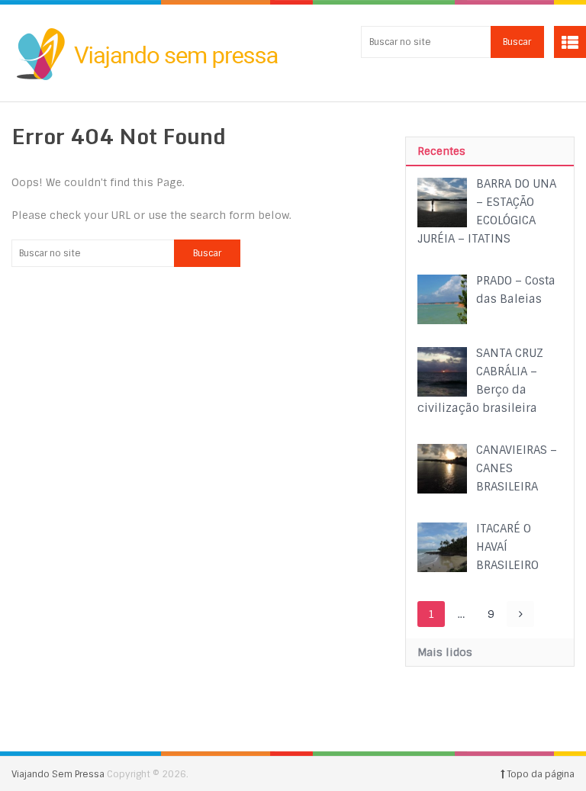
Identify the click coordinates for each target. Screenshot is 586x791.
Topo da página (539, 774)
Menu (570, 42)
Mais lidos (444, 652)
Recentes (441, 151)
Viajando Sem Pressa (58, 774)
